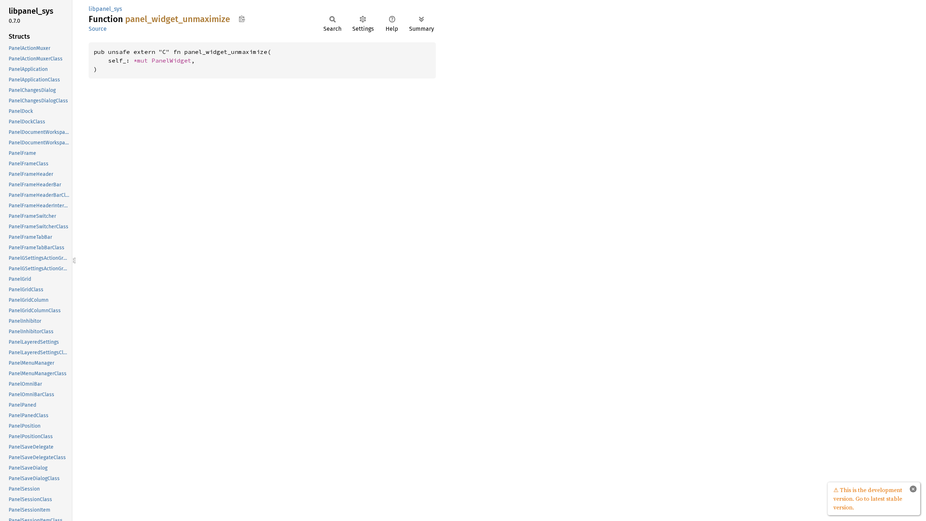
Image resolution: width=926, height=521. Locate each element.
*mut (142, 60)
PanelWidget (171, 60)
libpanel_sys (105, 8)
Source (98, 28)
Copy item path (242, 19)
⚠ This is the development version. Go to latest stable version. (867, 498)
